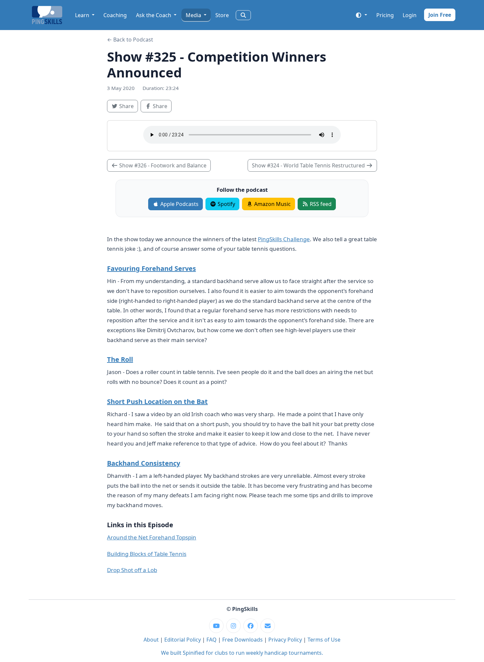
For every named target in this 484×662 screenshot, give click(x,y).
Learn (83, 15)
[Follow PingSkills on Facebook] (250, 626)
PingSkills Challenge (284, 239)
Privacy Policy (285, 639)
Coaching (115, 15)
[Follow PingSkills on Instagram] (233, 626)
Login (410, 15)
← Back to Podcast (130, 39)
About (151, 639)
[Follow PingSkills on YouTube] (216, 626)
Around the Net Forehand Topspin (151, 537)
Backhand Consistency (143, 463)
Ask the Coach (154, 15)
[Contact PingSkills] (267, 626)
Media (194, 15)
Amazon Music (272, 204)
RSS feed (320, 204)
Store (222, 15)
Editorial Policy (182, 639)
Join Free (439, 14)
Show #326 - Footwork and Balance (162, 165)
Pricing (385, 15)
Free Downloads (242, 639)
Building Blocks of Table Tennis (146, 554)
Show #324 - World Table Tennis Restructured (309, 165)
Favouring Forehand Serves (151, 268)
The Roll (120, 359)
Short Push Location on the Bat (157, 401)
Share (128, 106)
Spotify (225, 204)
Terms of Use (324, 639)
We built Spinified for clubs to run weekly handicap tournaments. (242, 652)
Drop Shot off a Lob (132, 570)
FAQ (211, 639)
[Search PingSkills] (243, 15)
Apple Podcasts (179, 204)
